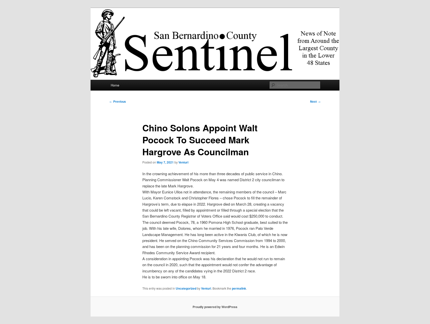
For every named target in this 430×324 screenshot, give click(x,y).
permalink (239, 288)
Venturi (183, 162)
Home (115, 85)
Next (315, 101)
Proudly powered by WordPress (215, 307)
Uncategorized (186, 288)
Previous (117, 101)
